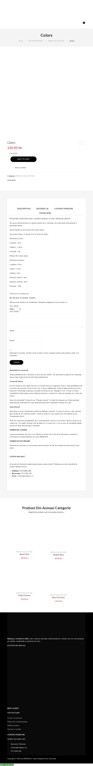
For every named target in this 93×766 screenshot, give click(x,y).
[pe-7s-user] (78, 24)
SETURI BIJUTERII (35, 41)
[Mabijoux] (46, 13)
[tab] (24, 208)
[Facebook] (65, 180)
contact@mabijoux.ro (25, 476)
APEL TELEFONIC (7, 765)
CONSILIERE (45, 213)
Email (12, 340)
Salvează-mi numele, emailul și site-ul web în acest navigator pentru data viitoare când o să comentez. (44, 354)
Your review (15, 311)
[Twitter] (70, 180)
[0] (82, 24)
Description (24, 209)
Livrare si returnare (14, 718)
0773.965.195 (25, 471)
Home (21, 41)
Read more (24, 542)
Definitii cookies (13, 725)
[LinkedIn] (83, 180)
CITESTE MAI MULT (17, 456)
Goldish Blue (58, 555)
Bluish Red (24, 554)
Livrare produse (63, 209)
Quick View (37, 529)
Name (12, 331)
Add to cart (23, 159)
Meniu (9, 3)
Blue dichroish (58, 597)
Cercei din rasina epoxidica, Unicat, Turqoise (84, 143)
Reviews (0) (42, 209)
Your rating (14, 306)
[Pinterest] (74, 180)
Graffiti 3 (80, 143)
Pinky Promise (24, 595)
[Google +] (79, 180)
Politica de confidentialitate (17, 722)
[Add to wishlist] (37, 521)
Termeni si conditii (14, 729)
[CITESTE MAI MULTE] (16, 645)
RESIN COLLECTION (56, 41)
